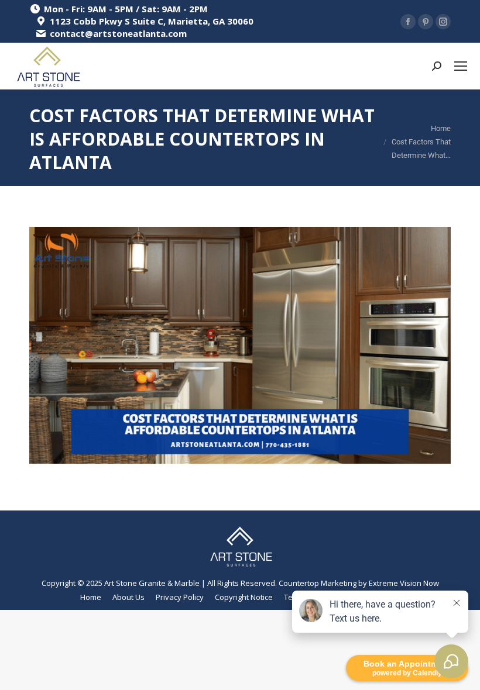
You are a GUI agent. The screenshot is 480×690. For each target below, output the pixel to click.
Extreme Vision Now (404, 583)
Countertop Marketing (317, 583)
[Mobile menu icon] (460, 66)
